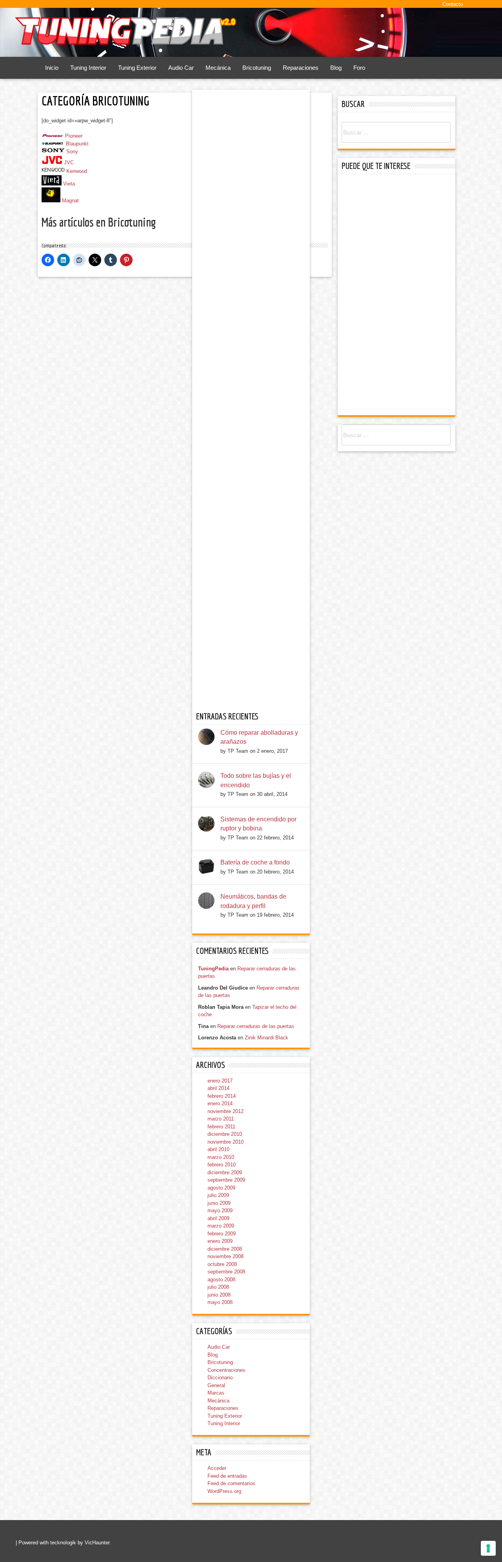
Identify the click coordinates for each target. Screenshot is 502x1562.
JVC (69, 162)
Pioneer (73, 136)
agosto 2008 (221, 1279)
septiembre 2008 (226, 1272)
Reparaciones (300, 67)
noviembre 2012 (225, 1111)
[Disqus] (185, 390)
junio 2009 (219, 1203)
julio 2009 (218, 1195)
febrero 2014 (221, 1096)
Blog (336, 67)
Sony (72, 151)
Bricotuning (256, 67)
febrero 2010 (221, 1165)
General (216, 1385)
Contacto (452, 4)
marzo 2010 (220, 1157)
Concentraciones (226, 1370)
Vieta (69, 184)
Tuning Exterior (137, 67)
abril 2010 (218, 1149)
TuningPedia (213, 969)
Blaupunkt (77, 144)
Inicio (51, 67)
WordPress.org (224, 1491)
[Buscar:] (396, 133)
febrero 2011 (221, 1127)
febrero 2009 (221, 1234)
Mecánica (218, 67)
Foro (359, 67)
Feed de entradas (227, 1476)
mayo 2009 (220, 1210)
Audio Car (181, 67)
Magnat (70, 200)
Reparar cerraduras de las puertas (255, 1026)
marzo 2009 (220, 1226)
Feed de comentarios (231, 1483)
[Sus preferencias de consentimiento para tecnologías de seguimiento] (488, 1548)
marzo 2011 (220, 1119)
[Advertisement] (398, 295)
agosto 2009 (221, 1188)
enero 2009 (220, 1241)
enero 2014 (220, 1103)
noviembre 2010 (225, 1142)
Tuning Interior (88, 67)
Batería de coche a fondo (255, 862)
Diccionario (220, 1377)
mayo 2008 (220, 1302)
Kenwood (76, 171)
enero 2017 (220, 1081)
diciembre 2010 (224, 1134)
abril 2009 (218, 1218)
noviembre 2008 (225, 1256)
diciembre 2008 (224, 1249)
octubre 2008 (222, 1264)
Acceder (216, 1468)
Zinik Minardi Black (266, 1038)
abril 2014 (218, 1088)
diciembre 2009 (224, 1172)
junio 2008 (219, 1295)
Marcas (215, 1393)
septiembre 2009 (226, 1180)
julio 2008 (218, 1287)
